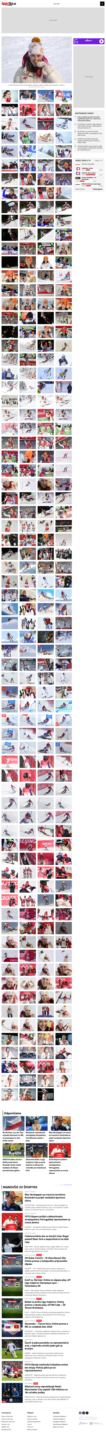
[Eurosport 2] (77, 173)
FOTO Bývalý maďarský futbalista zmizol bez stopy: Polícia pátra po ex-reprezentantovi (46, 1367)
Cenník (29, 1424)
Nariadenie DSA (6, 1429)
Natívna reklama (32, 1429)
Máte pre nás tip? (58, 1427)
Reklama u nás (31, 1416)
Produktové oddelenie (59, 1416)
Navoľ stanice (80, 189)
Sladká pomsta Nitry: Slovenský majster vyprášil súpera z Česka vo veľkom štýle (89, 141)
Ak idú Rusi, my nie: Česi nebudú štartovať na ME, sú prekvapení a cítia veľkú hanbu (90, 133)
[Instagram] (83, 1413)
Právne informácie (7, 1416)
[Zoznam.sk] (84, 1424)
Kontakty (56, 1412)
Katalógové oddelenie (59, 1421)
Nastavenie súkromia (8, 1421)
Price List (30, 1427)
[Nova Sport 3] (77, 178)
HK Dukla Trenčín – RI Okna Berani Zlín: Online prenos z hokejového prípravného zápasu (46, 1260)
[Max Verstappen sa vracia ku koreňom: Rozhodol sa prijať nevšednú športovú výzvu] (12, 1201)
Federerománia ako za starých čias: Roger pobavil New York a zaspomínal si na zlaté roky (47, 1239)
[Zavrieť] (102, 4)
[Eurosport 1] (77, 168)
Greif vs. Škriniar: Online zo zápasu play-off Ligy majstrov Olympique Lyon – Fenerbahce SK (47, 1282)
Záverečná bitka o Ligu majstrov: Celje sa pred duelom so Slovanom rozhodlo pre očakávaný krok (90, 148)
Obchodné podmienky (33, 1421)
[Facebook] (80, 1413)
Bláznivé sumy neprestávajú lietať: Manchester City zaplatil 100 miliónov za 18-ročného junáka (46, 1389)
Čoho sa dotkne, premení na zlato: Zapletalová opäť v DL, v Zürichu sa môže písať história (89, 119)
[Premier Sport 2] (77, 184)
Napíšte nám (5, 1427)
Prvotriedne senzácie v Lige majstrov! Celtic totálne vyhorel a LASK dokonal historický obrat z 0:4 (90, 126)
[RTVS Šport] (77, 164)
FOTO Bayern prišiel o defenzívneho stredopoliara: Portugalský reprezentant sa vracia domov (47, 1219)
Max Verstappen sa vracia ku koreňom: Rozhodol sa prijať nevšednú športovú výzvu (45, 1197)
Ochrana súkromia (7, 1419)
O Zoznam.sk (6, 1412)
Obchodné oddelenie (59, 1419)
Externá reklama (32, 1419)
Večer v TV (98, 160)
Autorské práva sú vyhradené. (88, 1419)
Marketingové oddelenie (60, 1424)
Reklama (30, 1412)
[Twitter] (87, 1413)
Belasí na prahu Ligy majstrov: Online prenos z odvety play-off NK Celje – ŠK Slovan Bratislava (45, 1304)
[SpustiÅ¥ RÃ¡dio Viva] (89, 40)
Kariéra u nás (6, 1424)
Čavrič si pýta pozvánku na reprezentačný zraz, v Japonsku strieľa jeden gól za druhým (47, 1345)
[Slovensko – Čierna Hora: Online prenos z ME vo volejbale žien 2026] (12, 1328)
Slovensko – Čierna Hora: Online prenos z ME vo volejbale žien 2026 (46, 1325)
